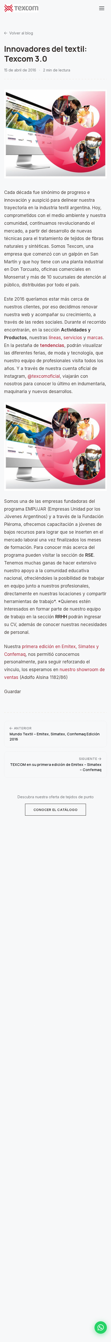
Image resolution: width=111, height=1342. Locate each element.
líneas (55, 337)
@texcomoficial (44, 376)
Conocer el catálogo (56, 810)
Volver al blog (21, 33)
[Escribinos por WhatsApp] (100, 1327)
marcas (95, 337)
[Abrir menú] (102, 8)
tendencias (52, 345)
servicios (73, 337)
